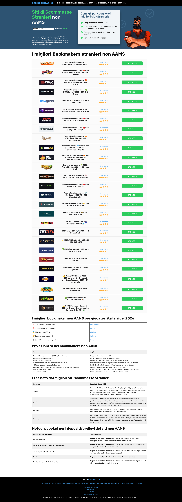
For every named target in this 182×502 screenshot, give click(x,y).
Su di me (91, 492)
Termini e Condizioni (91, 487)
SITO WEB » (132, 63)
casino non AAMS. (94, 479)
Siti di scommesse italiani (66, 3)
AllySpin (93, 332)
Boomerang (94, 324)
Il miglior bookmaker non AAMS (96, 23)
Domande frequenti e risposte (95, 38)
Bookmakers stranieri (87, 3)
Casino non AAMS (42, 3)
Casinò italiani (104, 3)
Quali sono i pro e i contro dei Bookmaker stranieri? (99, 33)
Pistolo (92, 328)
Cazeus (93, 340)
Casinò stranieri (119, 3)
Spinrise (93, 336)
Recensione (104, 62)
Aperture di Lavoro (91, 494)
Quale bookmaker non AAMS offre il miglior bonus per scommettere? (100, 27)
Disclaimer (91, 489)
